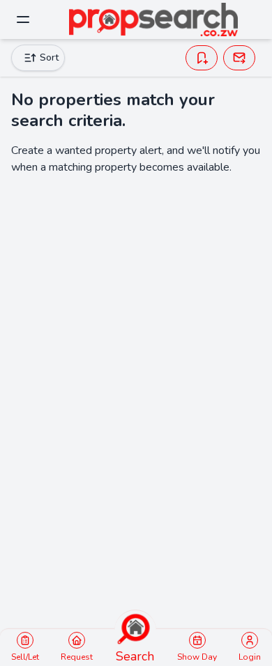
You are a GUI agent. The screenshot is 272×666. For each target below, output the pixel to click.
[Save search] (202, 57)
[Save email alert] (239, 57)
